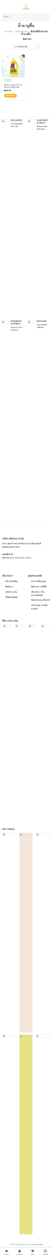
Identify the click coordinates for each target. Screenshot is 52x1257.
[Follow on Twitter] (10, 564)
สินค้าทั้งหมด (21, 31)
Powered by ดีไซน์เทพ (36, 1244)
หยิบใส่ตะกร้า (10, 95)
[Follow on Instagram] (7, 564)
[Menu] (3, 6)
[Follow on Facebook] (4, 564)
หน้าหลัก (8, 31)
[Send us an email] (14, 564)
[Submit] (46, 16)
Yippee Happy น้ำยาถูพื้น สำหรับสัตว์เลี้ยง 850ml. (13, 86)
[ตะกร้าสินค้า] (48, 7)
